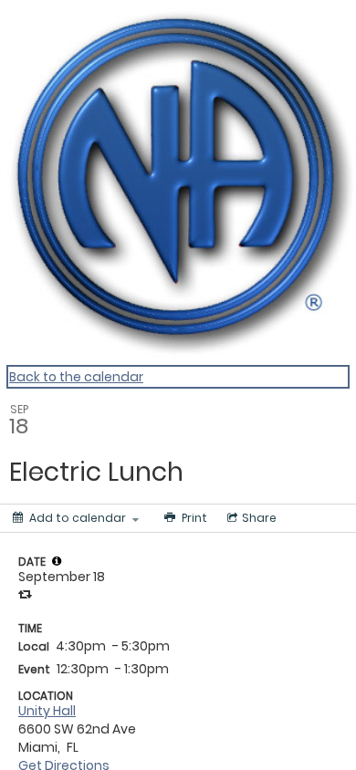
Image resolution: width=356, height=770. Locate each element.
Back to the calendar (76, 377)
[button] (56, 561)
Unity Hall (47, 711)
